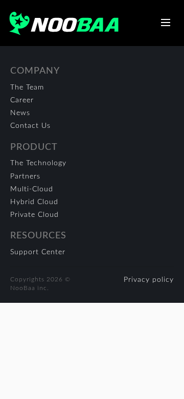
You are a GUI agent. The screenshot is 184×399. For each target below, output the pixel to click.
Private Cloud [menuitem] (34, 214)
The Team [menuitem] (27, 87)
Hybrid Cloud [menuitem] (34, 202)
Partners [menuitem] (25, 176)
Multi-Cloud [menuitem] (31, 189)
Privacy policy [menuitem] (149, 279)
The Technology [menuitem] (38, 163)
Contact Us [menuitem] (30, 125)
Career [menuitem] (22, 100)
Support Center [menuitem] (37, 252)
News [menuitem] (20, 113)
